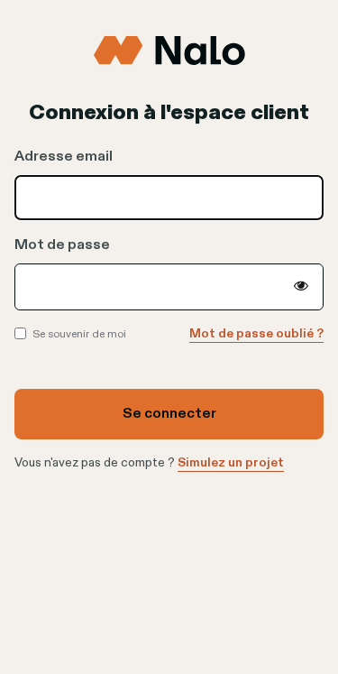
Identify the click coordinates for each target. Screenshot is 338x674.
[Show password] (301, 286)
